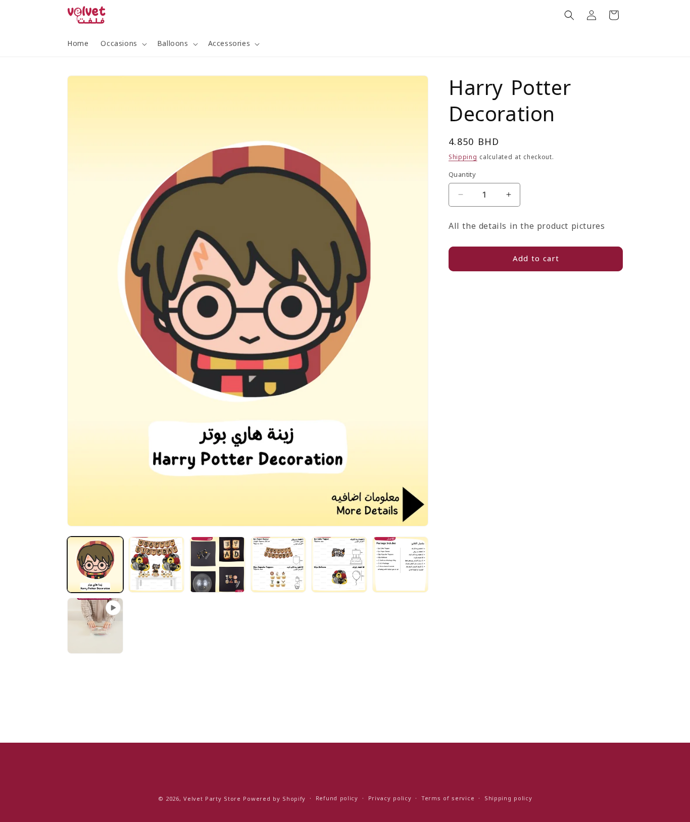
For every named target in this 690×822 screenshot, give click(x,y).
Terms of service (447, 798)
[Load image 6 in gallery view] (400, 565)
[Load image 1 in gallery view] (95, 565)
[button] (122, 44)
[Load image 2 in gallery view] (156, 565)
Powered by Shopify (274, 799)
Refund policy (337, 798)
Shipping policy (508, 798)
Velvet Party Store (212, 799)
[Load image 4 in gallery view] (279, 565)
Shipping (463, 157)
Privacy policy (390, 798)
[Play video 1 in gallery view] (95, 626)
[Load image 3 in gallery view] (217, 565)
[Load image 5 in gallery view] (339, 565)
